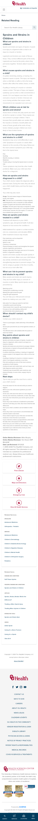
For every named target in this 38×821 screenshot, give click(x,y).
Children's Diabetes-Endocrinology (15, 544)
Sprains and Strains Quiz (12, 617)
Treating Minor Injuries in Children (15, 608)
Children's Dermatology (12, 539)
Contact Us (19, 694)
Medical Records (19, 750)
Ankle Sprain (8, 626)
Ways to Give (19, 699)
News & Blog (19, 713)
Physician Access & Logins (19, 736)
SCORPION (22, 807)
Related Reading (10, 20)
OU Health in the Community (19, 722)
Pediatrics (8, 561)
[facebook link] (13, 687)
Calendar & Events (19, 717)
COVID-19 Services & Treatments (19, 754)
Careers (19, 704)
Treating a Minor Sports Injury (14, 604)
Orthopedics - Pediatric (12, 526)
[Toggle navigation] (4, 10)
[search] (17, 27)
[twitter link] (17, 687)
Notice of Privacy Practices (19, 741)
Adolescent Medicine (11, 522)
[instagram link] (21, 687)
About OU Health (19, 708)
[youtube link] (25, 687)
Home (3, 15)
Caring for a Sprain (10, 634)
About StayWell (18, 661)
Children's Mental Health (12, 552)
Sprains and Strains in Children (14, 588)
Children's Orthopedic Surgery (14, 557)
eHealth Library (19, 731)
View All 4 (8, 638)
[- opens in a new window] (19, 769)
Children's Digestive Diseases (14, 548)
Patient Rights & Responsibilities (19, 745)
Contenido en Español (29, 8)
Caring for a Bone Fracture (13, 630)
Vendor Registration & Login (19, 727)
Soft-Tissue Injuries (10, 579)
